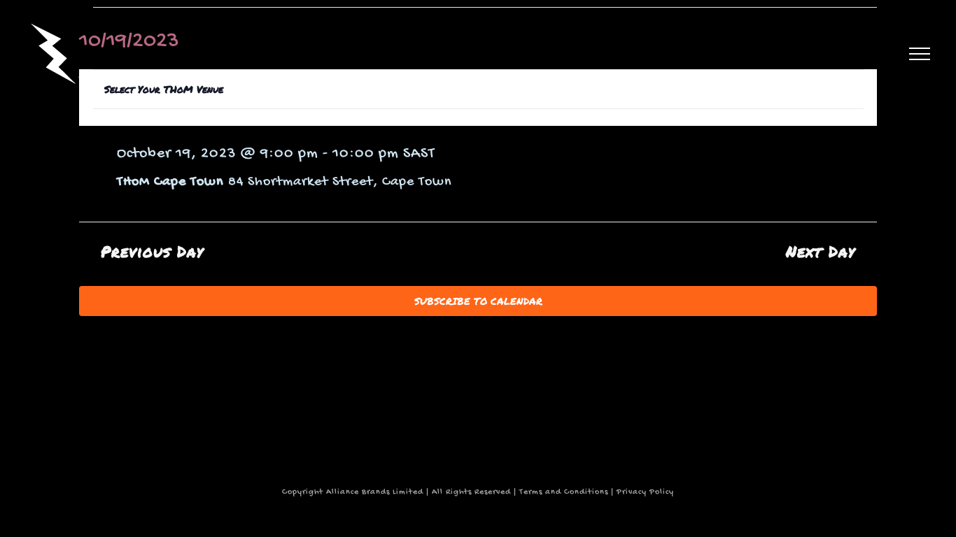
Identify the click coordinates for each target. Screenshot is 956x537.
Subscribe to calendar (478, 301)
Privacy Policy (645, 492)
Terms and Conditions (563, 492)
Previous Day (152, 251)
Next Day (820, 251)
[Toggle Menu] (919, 54)
